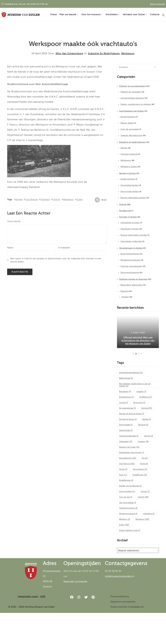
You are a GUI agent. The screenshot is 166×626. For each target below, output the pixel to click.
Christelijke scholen (130, 223)
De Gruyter (139, 403)
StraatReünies (126, 480)
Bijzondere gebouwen (131, 285)
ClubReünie (145, 397)
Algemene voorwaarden (123, 601)
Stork (123, 475)
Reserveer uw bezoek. (75, 581)
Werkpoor (124, 519)
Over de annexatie (129, 129)
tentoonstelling (127, 492)
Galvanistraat (126, 430)
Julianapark (125, 442)
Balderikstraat (126, 378)
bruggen (141, 392)
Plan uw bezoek (68, 14)
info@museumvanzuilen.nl (119, 576)
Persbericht (125, 211)
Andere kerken (127, 179)
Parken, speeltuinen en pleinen (135, 104)
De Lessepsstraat (127, 408)
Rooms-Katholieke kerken (133, 198)
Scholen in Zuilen (128, 217)
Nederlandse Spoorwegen (131, 453)
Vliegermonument (128, 514)
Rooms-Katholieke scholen (133, 235)
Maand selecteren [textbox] (128, 550)
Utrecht (56, 199)
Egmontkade (126, 425)
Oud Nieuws (31, 199)
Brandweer (125, 392)
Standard (45, 199)
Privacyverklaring (119, 596)
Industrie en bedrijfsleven (104, 53)
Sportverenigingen (129, 272)
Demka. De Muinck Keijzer (131, 414)
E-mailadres (64, 247)
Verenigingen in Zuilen (130, 248)
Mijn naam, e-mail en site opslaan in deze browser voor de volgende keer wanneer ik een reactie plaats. (55, 260)
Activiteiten (112, 14)
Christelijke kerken (129, 185)
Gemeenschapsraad (128, 436)
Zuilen (79, 199)
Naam (10, 247)
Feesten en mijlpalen (130, 92)
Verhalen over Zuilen (134, 14)
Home (53, 14)
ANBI (42, 596)
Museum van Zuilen (129, 447)
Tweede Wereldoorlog (131, 135)
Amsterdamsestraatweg (131, 373)
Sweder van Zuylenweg (130, 486)
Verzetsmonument (128, 508)
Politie (144, 464)
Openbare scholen (129, 229)
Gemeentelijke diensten (132, 98)
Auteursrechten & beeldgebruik (127, 607)
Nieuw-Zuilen (127, 123)
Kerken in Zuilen (127, 173)
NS (145, 458)
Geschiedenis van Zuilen (131, 111)
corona (123, 403)
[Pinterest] (93, 597)
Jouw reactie (13, 221)
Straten (125, 297)
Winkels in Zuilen (128, 166)
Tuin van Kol (125, 497)
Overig (122, 204)
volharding (149, 514)
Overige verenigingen (131, 266)
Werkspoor (127, 53)
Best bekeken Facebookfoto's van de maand (134, 385)
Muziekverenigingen (130, 260)
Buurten (124, 291)
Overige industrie (129, 154)
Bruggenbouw (126, 397)
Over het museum (91, 14)
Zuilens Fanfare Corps (129, 530)
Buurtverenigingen (129, 254)
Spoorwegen (140, 469)
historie (148, 436)
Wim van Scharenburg (69, 53)
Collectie (154, 14)
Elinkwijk (143, 425)
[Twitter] (86, 597)
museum (143, 442)
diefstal (146, 419)
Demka (18, 199)
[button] (133, 353)
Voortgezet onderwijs (131, 241)
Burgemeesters (128, 117)
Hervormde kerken (129, 191)
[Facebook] (72, 597)
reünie (123, 469)
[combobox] (138, 550)
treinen (145, 492)
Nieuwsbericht (127, 458)
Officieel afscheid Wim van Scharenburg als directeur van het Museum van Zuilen (137, 340)
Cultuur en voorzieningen (132, 86)
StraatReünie (140, 475)
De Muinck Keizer (128, 419)
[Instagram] (79, 597)
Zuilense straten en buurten (133, 279)
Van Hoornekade (127, 503)
